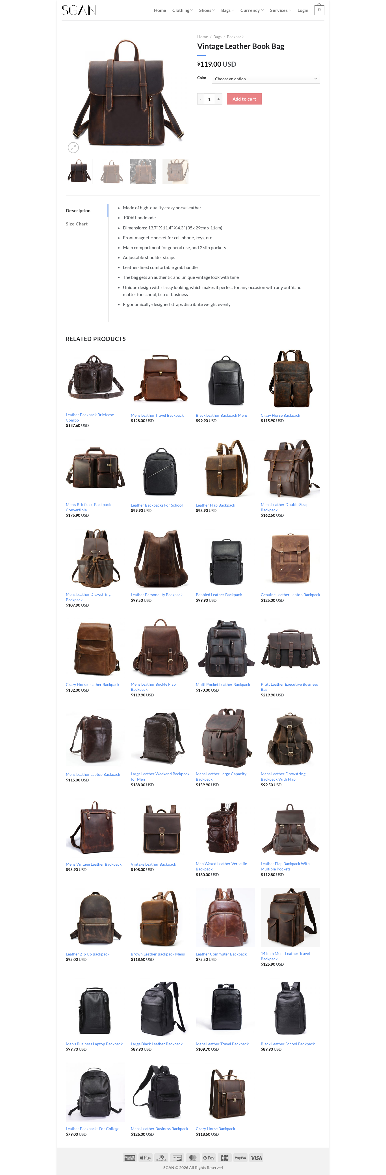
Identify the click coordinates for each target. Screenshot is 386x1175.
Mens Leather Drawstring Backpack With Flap (283, 776)
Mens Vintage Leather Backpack (94, 864)
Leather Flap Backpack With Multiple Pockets (285, 866)
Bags (226, 10)
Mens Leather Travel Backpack (157, 415)
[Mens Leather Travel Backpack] (160, 379)
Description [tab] (78, 210)
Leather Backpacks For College (92, 1128)
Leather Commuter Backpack (221, 954)
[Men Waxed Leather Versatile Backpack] (225, 827)
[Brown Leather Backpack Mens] (160, 917)
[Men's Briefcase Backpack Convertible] (95, 468)
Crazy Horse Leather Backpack (92, 684)
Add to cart (244, 98)
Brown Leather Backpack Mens (158, 954)
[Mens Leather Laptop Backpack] (95, 738)
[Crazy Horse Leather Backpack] (95, 648)
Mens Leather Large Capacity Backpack (221, 776)
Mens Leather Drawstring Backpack (88, 597)
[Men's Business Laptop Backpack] (95, 1007)
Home (160, 10)
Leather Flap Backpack (215, 505)
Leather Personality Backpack (157, 594)
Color (201, 78)
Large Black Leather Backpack (157, 1043)
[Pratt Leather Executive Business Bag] (290, 648)
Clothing (180, 10)
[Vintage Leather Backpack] (160, 827)
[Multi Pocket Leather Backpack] (225, 648)
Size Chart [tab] (77, 223)
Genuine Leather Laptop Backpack (290, 594)
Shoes (205, 10)
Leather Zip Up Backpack (87, 954)
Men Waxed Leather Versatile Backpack (221, 866)
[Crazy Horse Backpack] (290, 379)
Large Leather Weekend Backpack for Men (160, 776)
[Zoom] (73, 147)
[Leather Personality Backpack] (160, 558)
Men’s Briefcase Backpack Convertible (88, 507)
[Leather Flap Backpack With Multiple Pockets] (290, 827)
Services (279, 10)
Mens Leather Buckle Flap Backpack (153, 687)
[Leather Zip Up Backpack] (95, 917)
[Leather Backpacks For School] (160, 468)
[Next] (179, 93)
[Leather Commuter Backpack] (225, 917)
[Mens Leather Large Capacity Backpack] (225, 738)
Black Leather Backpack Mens (222, 415)
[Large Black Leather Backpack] (160, 1007)
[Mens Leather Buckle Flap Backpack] (160, 648)
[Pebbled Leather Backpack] (225, 558)
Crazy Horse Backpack (280, 415)
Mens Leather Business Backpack (159, 1128)
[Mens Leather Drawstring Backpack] (95, 558)
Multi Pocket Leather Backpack (223, 684)
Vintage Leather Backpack (153, 864)
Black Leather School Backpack (288, 1043)
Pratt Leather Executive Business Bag (289, 687)
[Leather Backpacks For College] (95, 1092)
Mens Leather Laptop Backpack (93, 774)
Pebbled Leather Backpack (219, 594)
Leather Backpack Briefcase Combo (90, 417)
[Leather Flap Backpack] (225, 468)
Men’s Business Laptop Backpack (94, 1043)
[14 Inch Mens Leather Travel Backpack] (290, 917)
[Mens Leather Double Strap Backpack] (290, 468)
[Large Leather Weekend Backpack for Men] (160, 738)
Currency (250, 10)
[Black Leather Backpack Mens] (225, 379)
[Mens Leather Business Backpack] (160, 1092)
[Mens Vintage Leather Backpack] (95, 827)
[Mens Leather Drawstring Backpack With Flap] (290, 738)
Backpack (235, 36)
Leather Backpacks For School (157, 505)
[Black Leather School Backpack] (290, 1007)
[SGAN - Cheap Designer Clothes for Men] (79, 10)
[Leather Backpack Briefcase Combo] (95, 379)
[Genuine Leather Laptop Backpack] (290, 558)
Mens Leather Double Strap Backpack (285, 507)
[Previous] (75, 93)
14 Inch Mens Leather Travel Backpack (285, 956)
